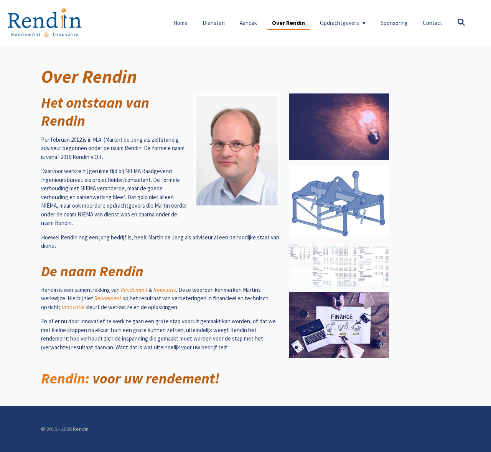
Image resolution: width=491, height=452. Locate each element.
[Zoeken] (461, 22)
